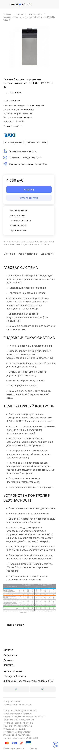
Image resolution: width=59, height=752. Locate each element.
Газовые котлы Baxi (36, 142)
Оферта (33, 748)
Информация (10, 654)
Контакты (9, 664)
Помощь (8, 660)
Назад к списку (16, 624)
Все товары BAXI (13, 142)
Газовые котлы (35, 14)
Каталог (19, 14)
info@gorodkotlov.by (14, 676)
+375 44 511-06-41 (13, 671)
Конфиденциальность (13, 748)
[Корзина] (54, 4)
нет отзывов (15, 92)
